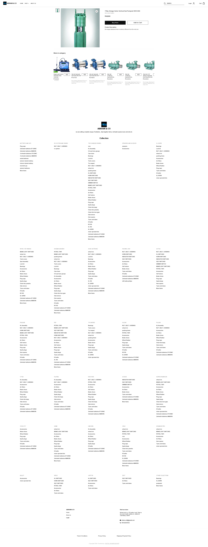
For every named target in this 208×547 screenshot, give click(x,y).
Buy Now (115, 22)
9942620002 (126, 522)
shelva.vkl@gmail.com (128, 520)
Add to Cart (138, 22)
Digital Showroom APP (112, 543)
